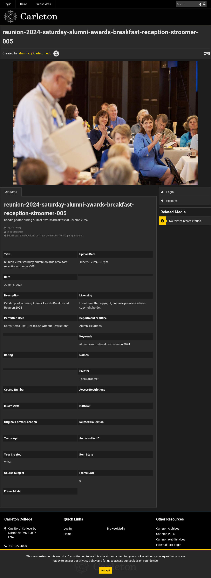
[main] (105, 268)
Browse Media (44, 4)
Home (23, 4)
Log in (8, 4)
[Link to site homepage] (30, 16)
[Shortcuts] (207, 52)
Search (204, 3)
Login (170, 192)
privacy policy (88, 561)
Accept (105, 570)
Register (171, 201)
